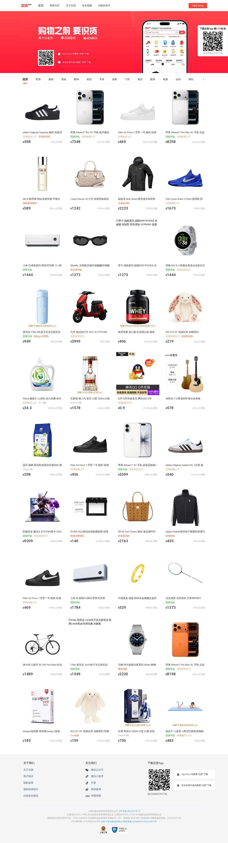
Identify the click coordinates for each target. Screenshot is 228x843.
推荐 (25, 79)
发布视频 (87, 5)
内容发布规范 (30, 795)
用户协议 (28, 776)
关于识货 (71, 5)
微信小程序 (97, 776)
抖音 (93, 782)
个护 (127, 79)
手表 (101, 79)
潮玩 (190, 79)
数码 (76, 79)
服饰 (51, 79)
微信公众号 (97, 769)
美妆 (63, 79)
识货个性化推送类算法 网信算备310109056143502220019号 (129, 821)
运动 (178, 79)
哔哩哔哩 (96, 795)
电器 (165, 79)
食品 (140, 79)
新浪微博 (96, 789)
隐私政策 (28, 782)
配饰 (152, 79)
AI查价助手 (104, 5)
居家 (114, 79)
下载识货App (197, 5)
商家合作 (55, 5)
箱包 (89, 79)
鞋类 (38, 79)
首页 (41, 5)
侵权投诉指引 (30, 789)
